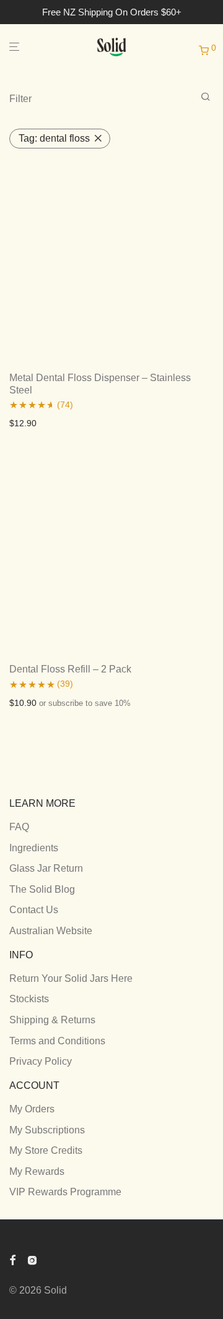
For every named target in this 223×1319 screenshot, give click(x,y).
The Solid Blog (42, 889)
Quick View (76, 423)
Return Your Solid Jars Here (71, 978)
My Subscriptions (47, 1130)
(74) (65, 405)
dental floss (54, 138)
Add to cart (27, 423)
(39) (65, 684)
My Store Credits (45, 1150)
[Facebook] (12, 1259)
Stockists (29, 999)
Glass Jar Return (46, 868)
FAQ (19, 827)
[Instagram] (32, 1259)
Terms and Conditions (57, 1041)
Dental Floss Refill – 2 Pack (70, 669)
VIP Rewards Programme (65, 1192)
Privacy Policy (40, 1061)
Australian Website (50, 931)
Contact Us (33, 909)
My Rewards (36, 1171)
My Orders (32, 1109)
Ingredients (33, 848)
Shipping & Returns (52, 1020)
